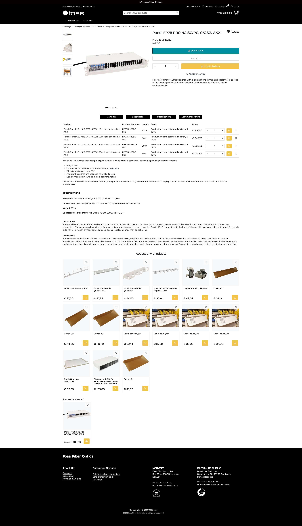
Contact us (90, 7)
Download (98, 480)
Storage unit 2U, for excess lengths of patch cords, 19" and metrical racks (106, 381)
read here (113, 168)
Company (88, 20)
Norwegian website (71, 7)
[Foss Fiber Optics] (233, 31)
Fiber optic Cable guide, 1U (132, 289)
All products (73, 20)
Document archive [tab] (191, 117)
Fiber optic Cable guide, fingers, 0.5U (165, 289)
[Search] (177, 13)
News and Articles (72, 479)
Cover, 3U (69, 334)
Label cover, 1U (161, 334)
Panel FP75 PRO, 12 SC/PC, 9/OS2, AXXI (74, 433)
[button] (106, 107)
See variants (196, 51)
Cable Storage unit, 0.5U (71, 380)
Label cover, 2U (191, 334)
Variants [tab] (111, 117)
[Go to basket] (236, 13)
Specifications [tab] (164, 117)
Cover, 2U (218, 288)
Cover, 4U (98, 334)
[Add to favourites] (236, 130)
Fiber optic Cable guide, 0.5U (102, 289)
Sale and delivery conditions (106, 474)
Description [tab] (138, 117)
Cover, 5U (128, 379)
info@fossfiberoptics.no (166, 485)
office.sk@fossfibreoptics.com (215, 484)
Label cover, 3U (221, 334)
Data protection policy (103, 477)
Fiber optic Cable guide (75, 288)
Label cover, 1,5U (132, 334)
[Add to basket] (229, 130)
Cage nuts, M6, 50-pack (196, 288)
